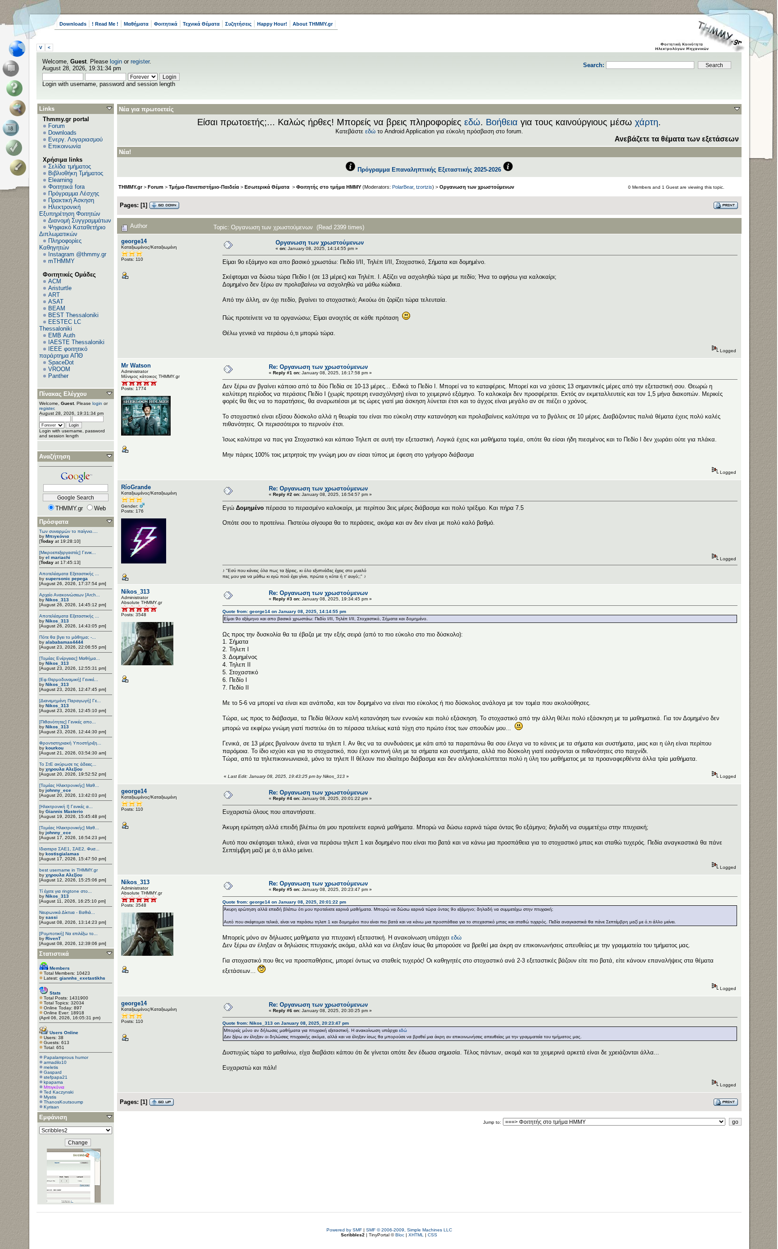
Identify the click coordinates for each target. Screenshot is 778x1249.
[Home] (19, 48)
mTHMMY (61, 261)
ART (54, 294)
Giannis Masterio (64, 811)
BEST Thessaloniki (73, 315)
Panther (58, 375)
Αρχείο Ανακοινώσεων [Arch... (69, 594)
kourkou (54, 747)
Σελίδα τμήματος (69, 166)
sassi (51, 917)
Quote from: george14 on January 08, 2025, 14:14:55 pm (284, 611)
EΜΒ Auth (61, 335)
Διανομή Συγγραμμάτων (79, 220)
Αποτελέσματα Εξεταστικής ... (69, 573)
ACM (54, 281)
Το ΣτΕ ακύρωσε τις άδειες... (67, 764)
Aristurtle (60, 288)
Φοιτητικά (165, 24)
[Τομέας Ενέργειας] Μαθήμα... (69, 658)
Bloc (399, 1234)
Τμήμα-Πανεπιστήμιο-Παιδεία (204, 187)
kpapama (53, 1082)
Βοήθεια (502, 122)
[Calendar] (12, 127)
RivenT (53, 938)
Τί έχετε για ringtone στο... (65, 891)
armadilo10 (55, 1062)
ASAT (55, 301)
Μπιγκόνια (57, 536)
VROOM (59, 369)
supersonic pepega (66, 578)
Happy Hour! (272, 24)
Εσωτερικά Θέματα (267, 187)
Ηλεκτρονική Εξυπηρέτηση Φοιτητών (69, 210)
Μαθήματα (136, 24)
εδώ (472, 122)
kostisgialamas (62, 853)
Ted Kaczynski (58, 1092)
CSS (432, 1234)
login (116, 61)
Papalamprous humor (66, 1057)
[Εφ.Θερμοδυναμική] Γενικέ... (68, 679)
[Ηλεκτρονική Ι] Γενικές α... (66, 806)
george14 (134, 241)
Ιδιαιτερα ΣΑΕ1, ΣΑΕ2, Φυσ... (69, 848)
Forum (56, 126)
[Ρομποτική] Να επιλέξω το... (68, 933)
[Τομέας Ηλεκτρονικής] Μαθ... (69, 785)
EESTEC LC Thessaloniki (60, 325)
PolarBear (402, 187)
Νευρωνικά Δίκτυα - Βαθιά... (67, 912)
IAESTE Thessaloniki (76, 342)
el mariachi (57, 557)
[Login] (16, 147)
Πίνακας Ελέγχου (63, 394)
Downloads (72, 24)
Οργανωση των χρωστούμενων (476, 187)
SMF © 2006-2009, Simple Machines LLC (409, 1229)
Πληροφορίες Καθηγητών (60, 244)
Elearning (60, 180)
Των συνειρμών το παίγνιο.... (68, 531)
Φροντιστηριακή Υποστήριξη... (70, 742)
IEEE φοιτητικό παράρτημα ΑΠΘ (63, 352)
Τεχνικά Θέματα (201, 24)
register (140, 61)
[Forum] (12, 68)
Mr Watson (136, 365)
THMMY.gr (130, 187)
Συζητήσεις (238, 24)
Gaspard (53, 1072)
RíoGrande (136, 487)
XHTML (416, 1234)
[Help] (16, 88)
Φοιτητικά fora (66, 186)
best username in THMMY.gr (68, 869)
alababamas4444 (64, 642)
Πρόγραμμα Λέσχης (73, 193)
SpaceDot (61, 362)
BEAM (56, 308)
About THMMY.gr (313, 24)
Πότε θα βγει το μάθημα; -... (67, 637)
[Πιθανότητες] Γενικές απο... (67, 721)
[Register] (19, 167)
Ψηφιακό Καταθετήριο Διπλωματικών (72, 230)
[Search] (19, 108)
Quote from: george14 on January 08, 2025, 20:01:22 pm (284, 901)
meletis (51, 1067)
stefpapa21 (56, 1077)
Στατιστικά (54, 953)
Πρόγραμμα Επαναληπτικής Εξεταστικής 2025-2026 (429, 169)
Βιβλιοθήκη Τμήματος (75, 173)
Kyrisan (51, 1106)
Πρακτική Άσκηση (71, 200)
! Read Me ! (105, 24)
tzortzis (424, 187)
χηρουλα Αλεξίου (63, 769)
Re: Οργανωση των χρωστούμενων (318, 366)
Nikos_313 (57, 599)
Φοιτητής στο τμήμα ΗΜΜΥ (328, 187)
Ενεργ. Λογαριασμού (75, 139)
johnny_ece (58, 790)
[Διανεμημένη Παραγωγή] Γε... (70, 700)
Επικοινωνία (64, 146)
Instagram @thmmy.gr (77, 254)
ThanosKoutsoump (63, 1101)
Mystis (50, 1097)
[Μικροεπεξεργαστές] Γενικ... (67, 552)
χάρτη (646, 122)
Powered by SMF (344, 1229)
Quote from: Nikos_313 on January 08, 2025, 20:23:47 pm (285, 1023)
